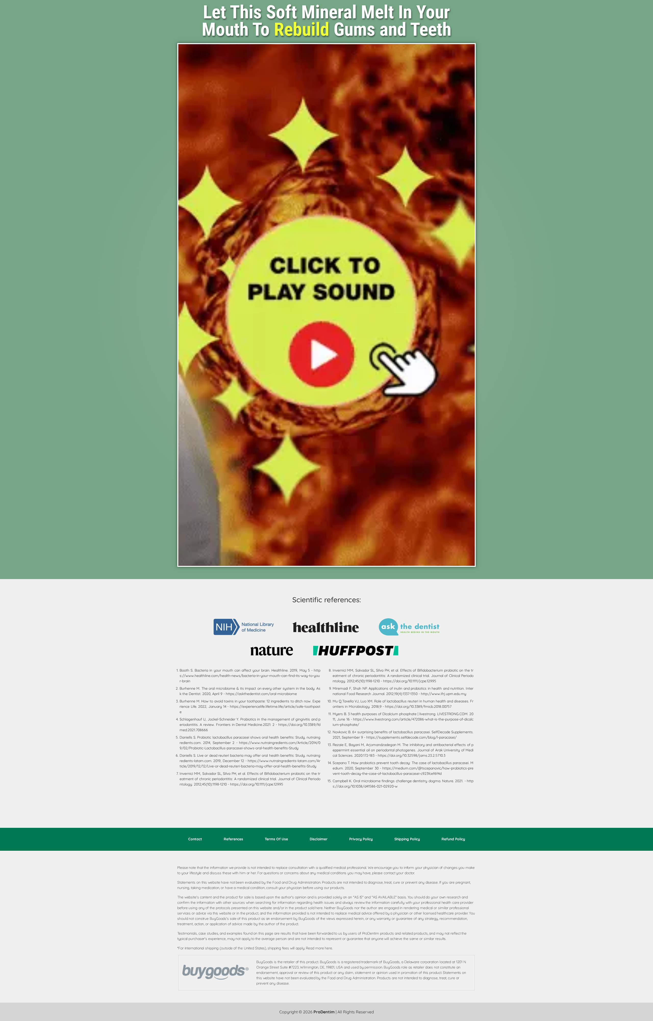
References (233, 839)
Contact (195, 839)
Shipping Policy (407, 839)
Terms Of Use (276, 839)
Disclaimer (319, 839)
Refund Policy (453, 839)
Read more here (319, 948)
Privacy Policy (361, 839)
